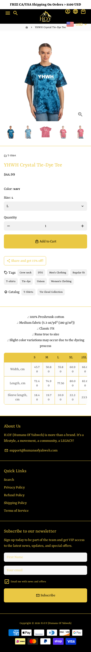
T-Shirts (28, 292)
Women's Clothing (61, 281)
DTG (40, 272)
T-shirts (11, 281)
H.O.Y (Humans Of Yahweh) (56, 623)
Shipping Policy (15, 503)
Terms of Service (16, 511)
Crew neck (26, 272)
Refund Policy (14, 495)
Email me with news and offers (28, 581)
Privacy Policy (14, 487)
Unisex (41, 281)
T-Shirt (10, 155)
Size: (8, 198)
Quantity (10, 217)
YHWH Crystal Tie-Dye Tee (50, 27)
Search (9, 480)
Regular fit (79, 272)
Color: (12, 189)
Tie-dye (26, 281)
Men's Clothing (57, 272)
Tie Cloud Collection (51, 292)
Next (82, 79)
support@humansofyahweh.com (31, 450)
